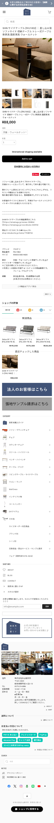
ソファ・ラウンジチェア (19, 430)
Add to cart (27, 159)
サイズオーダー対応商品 (19, 526)
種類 (4, 128)
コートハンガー (15, 504)
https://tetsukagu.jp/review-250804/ (19, 222)
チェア (12, 437)
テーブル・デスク (16, 467)
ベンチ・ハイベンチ (17, 460)
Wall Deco (13, 489)
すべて (7, 310)
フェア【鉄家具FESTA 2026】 (21, 556)
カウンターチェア (16, 445)
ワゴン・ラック (15, 482)
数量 (4, 138)
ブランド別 (13, 534)
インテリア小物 (15, 497)
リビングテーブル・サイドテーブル (23, 474)
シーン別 (12, 541)
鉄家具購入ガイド (16, 423)
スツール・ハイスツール (19, 452)
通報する (48, 294)
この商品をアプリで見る (27, 286)
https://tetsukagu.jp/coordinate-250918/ (21, 225)
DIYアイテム (14, 512)
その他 (12, 519)
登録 (47, 606)
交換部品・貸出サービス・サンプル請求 (25, 549)
